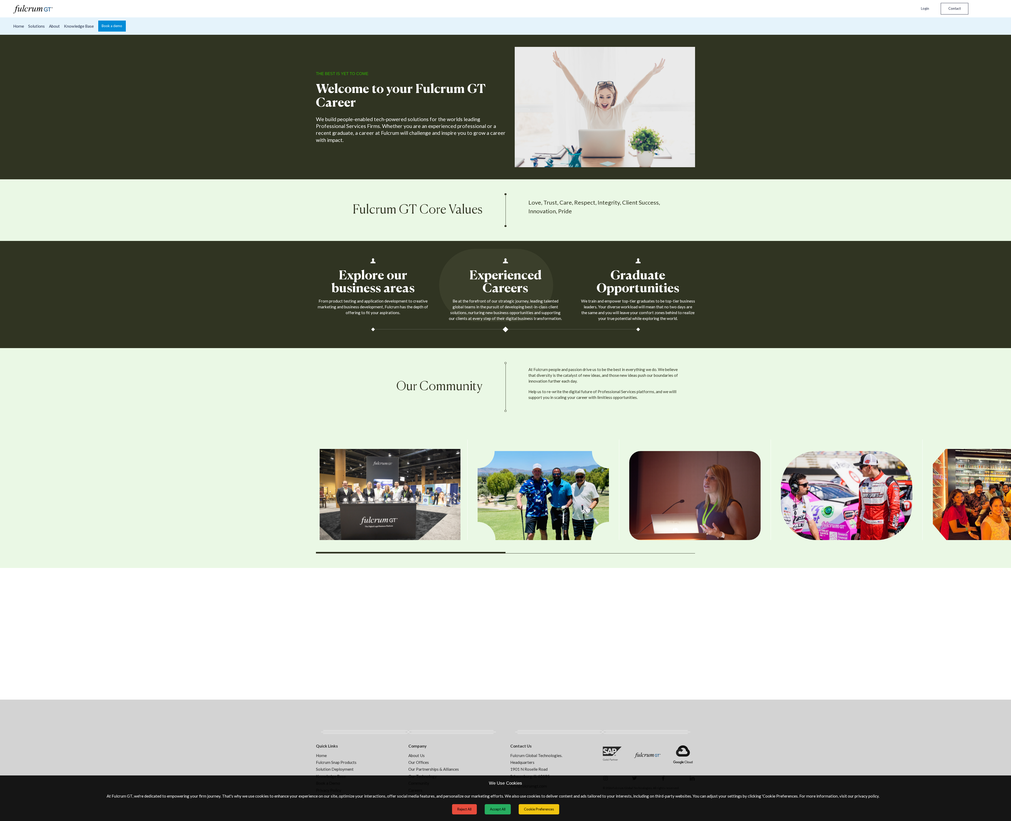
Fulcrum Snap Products (336, 762)
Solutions (36, 26)
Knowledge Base (79, 26)
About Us (416, 755)
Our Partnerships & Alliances (433, 769)
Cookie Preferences (539, 809)
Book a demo (112, 26)
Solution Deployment (335, 769)
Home (18, 26)
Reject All (464, 809)
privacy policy (867, 796)
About (54, 26)
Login (925, 8)
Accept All (498, 809)
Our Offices (418, 762)
